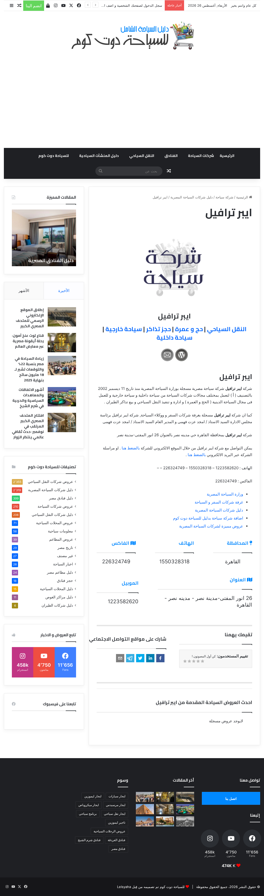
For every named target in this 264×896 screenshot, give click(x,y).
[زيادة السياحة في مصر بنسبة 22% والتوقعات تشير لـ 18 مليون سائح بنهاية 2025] (62, 365)
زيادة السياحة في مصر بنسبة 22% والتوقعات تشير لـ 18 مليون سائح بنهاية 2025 (29, 369)
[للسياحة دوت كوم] (132, 35)
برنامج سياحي (88, 814)
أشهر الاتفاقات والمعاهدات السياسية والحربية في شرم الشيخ (28, 397)
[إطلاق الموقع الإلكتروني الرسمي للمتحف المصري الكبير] (62, 316)
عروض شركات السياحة (55, 506)
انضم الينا (34, 5)
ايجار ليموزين (92, 796)
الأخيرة (63, 290)
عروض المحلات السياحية (54, 523)
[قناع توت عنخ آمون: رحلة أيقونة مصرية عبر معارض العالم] (62, 342)
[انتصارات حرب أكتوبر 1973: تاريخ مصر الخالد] (185, 821)
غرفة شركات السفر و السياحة (219, 502)
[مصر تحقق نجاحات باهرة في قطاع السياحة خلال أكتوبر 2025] (145, 821)
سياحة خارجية (123, 328)
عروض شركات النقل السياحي (50, 482)
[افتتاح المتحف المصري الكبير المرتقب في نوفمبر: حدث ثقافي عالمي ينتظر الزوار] (62, 422)
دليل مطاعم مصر (60, 572)
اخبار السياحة (63, 564)
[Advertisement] (132, 96)
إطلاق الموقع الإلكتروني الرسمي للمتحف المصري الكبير (30, 317)
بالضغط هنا (131, 448)
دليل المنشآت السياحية (99, 155)
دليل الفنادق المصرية (50, 260)
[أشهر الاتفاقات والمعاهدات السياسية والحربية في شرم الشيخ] (62, 396)
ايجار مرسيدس (115, 805)
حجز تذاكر (158, 328)
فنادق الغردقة (116, 840)
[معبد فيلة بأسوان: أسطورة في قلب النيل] (165, 821)
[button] (160, 658)
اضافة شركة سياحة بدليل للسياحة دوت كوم (208, 518)
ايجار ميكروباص (88, 805)
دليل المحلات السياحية (56, 589)
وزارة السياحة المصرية (225, 494)
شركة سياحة (224, 197)
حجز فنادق (65, 581)
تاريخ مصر (65, 548)
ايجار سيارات (117, 796)
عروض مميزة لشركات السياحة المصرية (211, 526)
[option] (44, 238)
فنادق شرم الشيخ (89, 840)
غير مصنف (65, 556)
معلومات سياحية (60, 531)
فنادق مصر (118, 849)
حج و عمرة (189, 328)
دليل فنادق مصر (61, 498)
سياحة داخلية (174, 337)
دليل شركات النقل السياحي (52, 515)
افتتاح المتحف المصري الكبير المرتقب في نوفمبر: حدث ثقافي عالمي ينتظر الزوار (28, 426)
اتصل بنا (231, 799)
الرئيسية (227, 155)
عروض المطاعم (61, 539)
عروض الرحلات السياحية (109, 831)
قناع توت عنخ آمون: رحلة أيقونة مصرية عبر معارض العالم (28, 341)
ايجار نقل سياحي (114, 814)
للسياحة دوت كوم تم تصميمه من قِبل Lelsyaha (151, 887)
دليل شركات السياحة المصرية (191, 197)
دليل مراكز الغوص (59, 597)
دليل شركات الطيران (57, 605)
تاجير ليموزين (116, 822)
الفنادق (171, 155)
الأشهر (24, 290)
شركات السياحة (201, 155)
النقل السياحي (141, 155)
